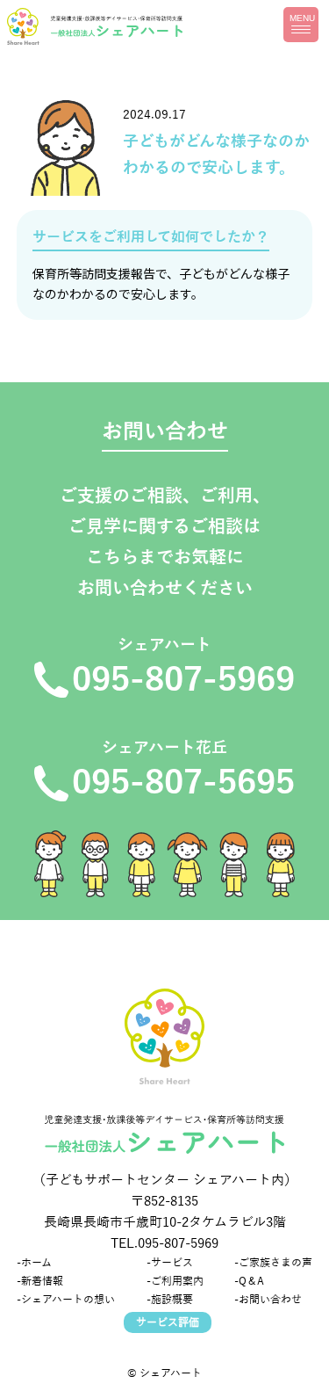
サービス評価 (167, 1322)
